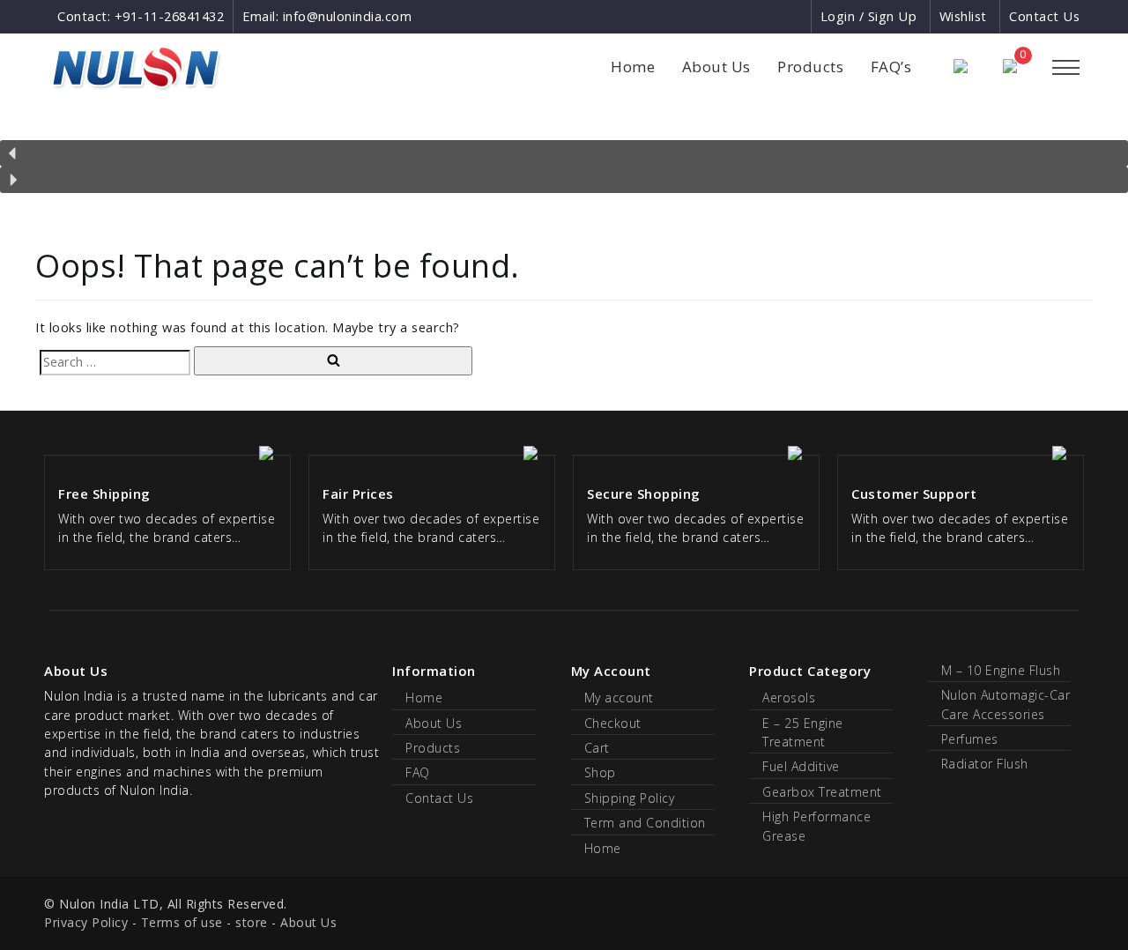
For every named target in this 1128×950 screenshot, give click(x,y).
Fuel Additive (801, 766)
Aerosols (788, 697)
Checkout (613, 723)
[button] (564, 153)
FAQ (417, 772)
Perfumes (969, 739)
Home (633, 66)
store (251, 922)
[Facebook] (732, 16)
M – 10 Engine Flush (1001, 670)
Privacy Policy (86, 922)
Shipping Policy (629, 798)
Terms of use (182, 922)
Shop (600, 772)
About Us (716, 66)
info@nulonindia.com (347, 16)
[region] (564, 156)
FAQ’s (891, 66)
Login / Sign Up (868, 16)
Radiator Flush (984, 763)
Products (810, 66)
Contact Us (1044, 16)
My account (619, 697)
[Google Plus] (765, 16)
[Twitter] (796, 16)
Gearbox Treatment (822, 791)
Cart (597, 747)
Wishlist (963, 16)
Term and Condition (645, 822)
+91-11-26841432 (170, 16)
